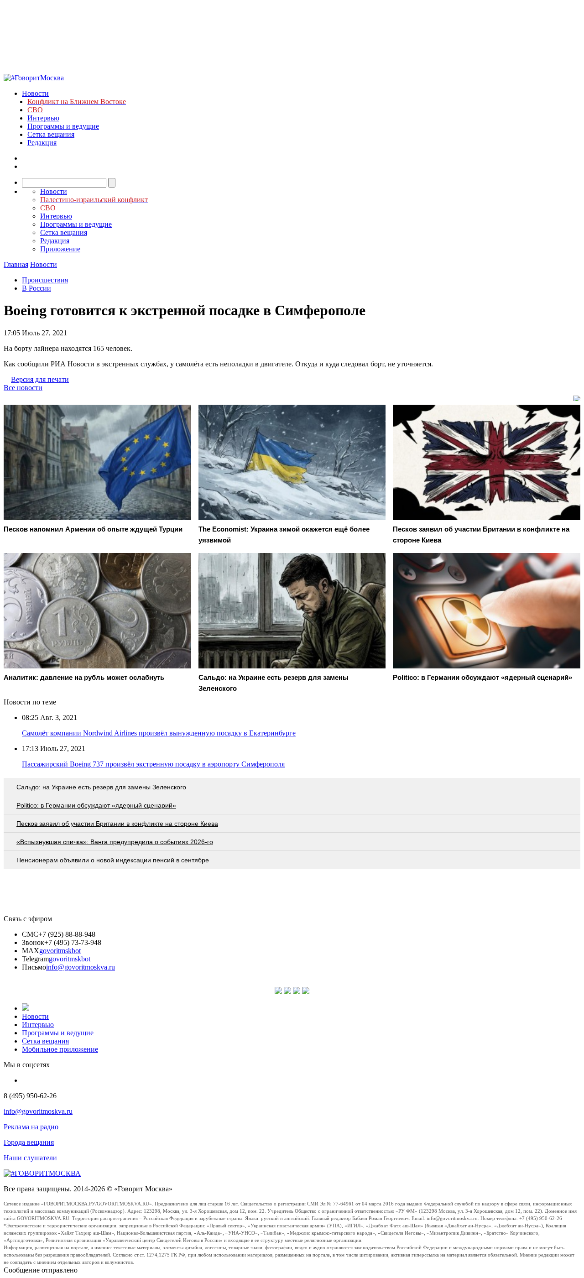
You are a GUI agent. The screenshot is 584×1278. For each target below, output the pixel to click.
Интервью (43, 118)
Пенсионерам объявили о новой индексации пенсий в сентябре (112, 860)
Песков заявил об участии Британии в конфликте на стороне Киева (117, 823)
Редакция (42, 142)
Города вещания (29, 1142)
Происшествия (45, 280)
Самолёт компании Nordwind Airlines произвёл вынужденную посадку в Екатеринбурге (159, 733)
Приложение (60, 249)
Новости (35, 93)
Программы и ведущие (63, 126)
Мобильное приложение (60, 1049)
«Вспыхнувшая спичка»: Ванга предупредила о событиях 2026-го (114, 841)
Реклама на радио (31, 1127)
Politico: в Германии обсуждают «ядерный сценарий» (96, 805)
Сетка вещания (50, 134)
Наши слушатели (30, 1158)
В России (36, 288)
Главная (16, 264)
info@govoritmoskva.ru (80, 967)
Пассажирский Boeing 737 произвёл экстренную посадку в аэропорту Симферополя (153, 764)
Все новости (23, 387)
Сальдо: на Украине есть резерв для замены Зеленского (101, 787)
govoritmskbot (60, 951)
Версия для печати (40, 379)
